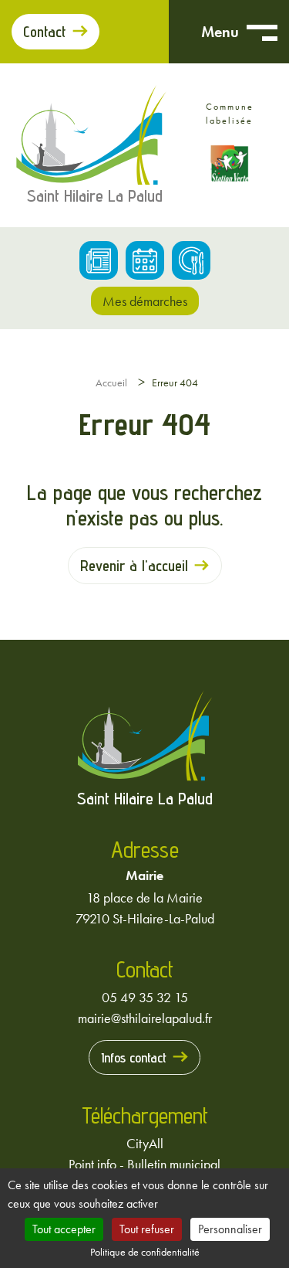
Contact (44, 31)
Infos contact (133, 1057)
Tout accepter (64, 1229)
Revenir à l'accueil (134, 565)
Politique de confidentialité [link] (145, 1252)
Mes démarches (144, 301)
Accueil (111, 382)
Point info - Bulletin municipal (144, 1164)
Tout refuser (146, 1229)
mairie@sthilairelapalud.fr (145, 1018)
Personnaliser (230, 1229)
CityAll (144, 1143)
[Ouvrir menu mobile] (262, 31)
